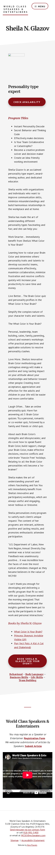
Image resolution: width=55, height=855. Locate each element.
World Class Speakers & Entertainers (16, 9)
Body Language (34, 674)
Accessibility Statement (33, 840)
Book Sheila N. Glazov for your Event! (27, 661)
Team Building (27, 680)
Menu (41, 6)
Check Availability (26, 102)
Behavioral (16, 674)
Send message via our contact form (27, 829)
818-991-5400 (30, 832)
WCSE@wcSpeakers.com (33, 835)
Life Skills (37, 677)
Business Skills (19, 677)
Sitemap (15, 840)
